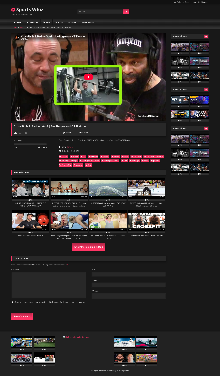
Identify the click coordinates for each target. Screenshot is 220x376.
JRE (125, 161)
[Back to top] (212, 368)
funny (126, 156)
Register (204, 2)
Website (95, 291)
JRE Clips (135, 161)
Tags (48, 22)
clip (84, 156)
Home (18, 22)
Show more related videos (88, 247)
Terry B (70, 147)
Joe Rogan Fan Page (69, 161)
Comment (15, 269)
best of (75, 156)
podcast (156, 161)
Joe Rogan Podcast (111, 161)
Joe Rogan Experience (154, 156)
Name (95, 269)
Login (195, 2)
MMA (146, 161)
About (68, 133)
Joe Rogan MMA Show (90, 161)
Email (95, 280)
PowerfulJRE (66, 165)
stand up (79, 165)
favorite (116, 156)
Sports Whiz (29, 9)
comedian (94, 156)
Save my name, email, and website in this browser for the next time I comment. (50, 302)
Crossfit (23, 27)
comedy (105, 156)
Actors (60, 22)
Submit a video (88, 22)
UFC (89, 165)
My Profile (72, 22)
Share (85, 133)
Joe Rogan (137, 156)
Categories (33, 22)
